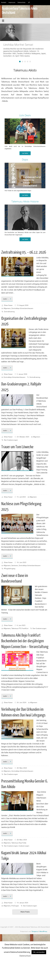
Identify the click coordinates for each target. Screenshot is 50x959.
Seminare (14, 566)
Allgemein (7, 308)
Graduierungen (24, 846)
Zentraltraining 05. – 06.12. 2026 (23, 252)
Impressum (11, 2)
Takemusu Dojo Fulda (18, 843)
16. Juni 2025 (21, 562)
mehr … (6, 299)
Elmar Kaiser (8, 305)
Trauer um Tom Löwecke (17, 447)
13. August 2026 (22, 305)
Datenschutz (21, 2)
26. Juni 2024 (21, 703)
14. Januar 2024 (22, 903)
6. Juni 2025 (21, 625)
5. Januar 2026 (22, 374)
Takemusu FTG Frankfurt (19, 628)
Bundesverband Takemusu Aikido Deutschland (19, 10)
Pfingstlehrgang (9, 569)
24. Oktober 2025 (23, 437)
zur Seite (25, 153)
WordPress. (43, 931)
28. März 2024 (22, 768)
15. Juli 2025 (21, 497)
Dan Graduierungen (11, 440)
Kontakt (3, 2)
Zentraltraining (9, 312)
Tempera (35, 931)
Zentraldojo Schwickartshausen (22, 308)
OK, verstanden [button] (39, 952)
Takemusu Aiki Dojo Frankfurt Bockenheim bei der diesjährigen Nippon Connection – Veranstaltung (24, 641)
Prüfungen (15, 906)
